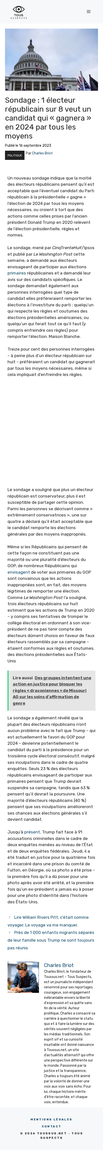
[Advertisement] (51, 435)
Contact (52, 1126)
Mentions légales (51, 1119)
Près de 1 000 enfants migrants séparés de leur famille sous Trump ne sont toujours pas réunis (51, 940)
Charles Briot (42, 153)
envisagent (19, 572)
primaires (17, 273)
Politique (15, 155)
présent (32, 831)
